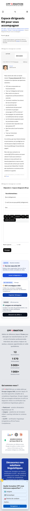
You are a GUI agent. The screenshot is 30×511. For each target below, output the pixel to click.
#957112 (25, 62)
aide (6, 35)
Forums (10, 30)
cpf (8, 35)
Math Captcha (7, 244)
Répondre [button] (16, 62)
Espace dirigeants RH (15, 78)
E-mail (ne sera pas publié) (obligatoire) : (16, 202)
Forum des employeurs (18, 30)
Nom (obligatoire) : (10, 197)
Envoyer (7, 250)
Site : (6, 207)
